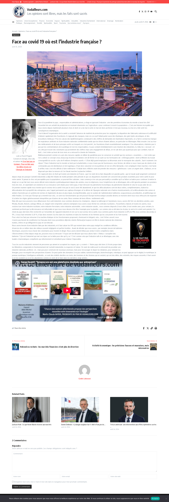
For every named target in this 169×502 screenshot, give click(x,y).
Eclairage (110, 21)
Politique (19, 23)
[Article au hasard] (150, 22)
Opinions (19, 21)
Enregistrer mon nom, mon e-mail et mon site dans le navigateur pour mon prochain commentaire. (50, 482)
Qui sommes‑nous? (74, 23)
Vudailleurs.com (37, 9)
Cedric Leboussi (85, 379)
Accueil (14, 31)
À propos (86, 23)
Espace (57, 21)
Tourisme (62, 23)
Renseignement (29, 23)
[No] (166, 498)
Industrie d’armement (87, 21)
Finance (41, 21)
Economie (49, 21)
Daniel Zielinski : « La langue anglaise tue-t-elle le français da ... (83, 424)
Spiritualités (65, 21)
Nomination (119, 21)
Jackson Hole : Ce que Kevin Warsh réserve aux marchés (31, 424)
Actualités (74, 21)
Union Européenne (30, 21)
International (101, 21)
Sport (56, 23)
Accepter (155, 498)
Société (39, 23)
